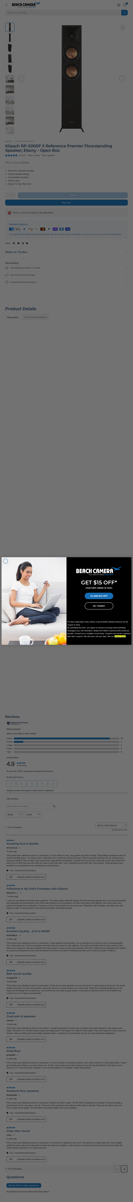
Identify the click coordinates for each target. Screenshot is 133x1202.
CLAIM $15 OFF (99, 596)
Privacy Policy (120, 636)
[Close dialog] (5, 561)
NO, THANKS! (99, 606)
